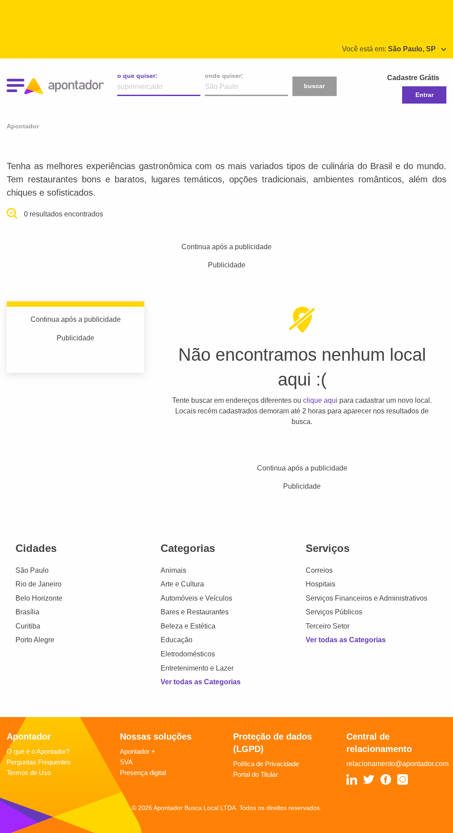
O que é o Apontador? (38, 751)
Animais (173, 570)
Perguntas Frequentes (39, 762)
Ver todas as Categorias (201, 682)
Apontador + (137, 751)
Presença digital (143, 772)
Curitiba (27, 626)
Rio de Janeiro (38, 584)
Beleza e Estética (188, 626)
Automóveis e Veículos (196, 598)
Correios (319, 570)
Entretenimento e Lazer (197, 668)
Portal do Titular (255, 774)
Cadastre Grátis (413, 77)
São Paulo (32, 570)
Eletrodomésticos (188, 654)
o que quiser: (137, 76)
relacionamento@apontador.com (397, 763)
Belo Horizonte (38, 598)
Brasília (27, 612)
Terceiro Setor (327, 626)
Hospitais (320, 584)
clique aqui (320, 400)
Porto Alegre (34, 640)
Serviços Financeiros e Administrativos (366, 598)
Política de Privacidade (266, 763)
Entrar (424, 94)
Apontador (23, 126)
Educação (176, 640)
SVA (126, 762)
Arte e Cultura (182, 584)
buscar (314, 85)
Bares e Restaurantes (195, 612)
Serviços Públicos (334, 612)
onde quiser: (224, 76)
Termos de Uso (29, 772)
